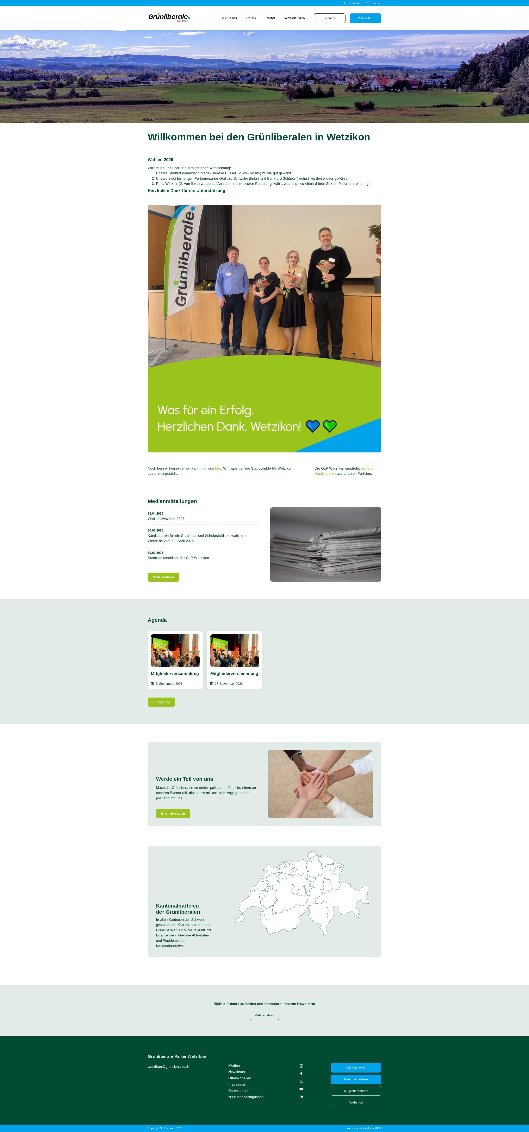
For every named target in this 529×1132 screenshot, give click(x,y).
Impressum (237, 1084)
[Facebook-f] (301, 1073)
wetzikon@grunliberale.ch (168, 1067)
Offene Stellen (239, 1078)
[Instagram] (301, 1066)
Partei (270, 18)
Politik (251, 18)
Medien (234, 1066)
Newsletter (236, 1072)
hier (218, 468)
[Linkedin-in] (301, 1097)
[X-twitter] (301, 1081)
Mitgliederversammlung (175, 673)
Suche (376, 3)
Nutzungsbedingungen (246, 1097)
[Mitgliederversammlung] (175, 650)
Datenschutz (238, 1091)
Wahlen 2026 (294, 18)
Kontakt (354, 3)
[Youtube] (301, 1089)
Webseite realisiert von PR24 (364, 1128)
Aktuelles (229, 18)
